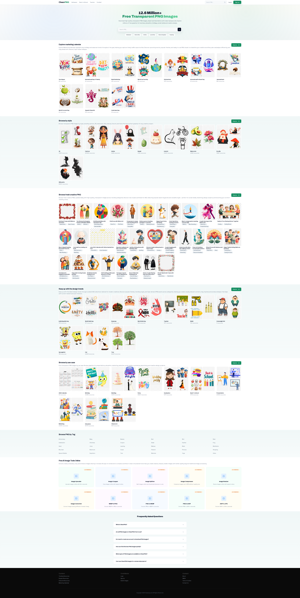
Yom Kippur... (91, 276)
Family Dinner (228, 224)
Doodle (218, 151)
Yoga (183, 453)
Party (139, 393)
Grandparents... (64, 276)
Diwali (152, 442)
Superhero (92, 453)
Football (99, 2)
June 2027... (94, 250)
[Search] (225, 2)
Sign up (237, 2)
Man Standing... (193, 224)
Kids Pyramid (76, 278)
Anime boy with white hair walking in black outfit (184, 249)
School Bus (137, 34)
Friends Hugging (170, 250)
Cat (86, 352)
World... (79, 224)
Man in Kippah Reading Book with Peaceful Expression (65, 249)
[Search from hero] (179, 29)
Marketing (61, 424)
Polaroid (153, 449)
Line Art (166, 151)
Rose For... (113, 224)
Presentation (220, 393)
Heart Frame (71, 224)
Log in (230, 2)
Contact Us (185, 583)
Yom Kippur (62, 79)
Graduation (167, 393)
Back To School (194, 393)
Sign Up (123, 578)
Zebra (214, 453)
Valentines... (63, 224)
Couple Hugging (170, 252)
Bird (183, 439)
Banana (122, 439)
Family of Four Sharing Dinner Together (227, 221)
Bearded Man (97, 226)
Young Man (130, 226)
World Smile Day (115, 79)
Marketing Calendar (64, 583)
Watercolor (193, 151)
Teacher (92, 2)
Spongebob (62, 352)
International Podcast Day (197, 79)
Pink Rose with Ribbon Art (116, 221)
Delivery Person (150, 224)
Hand (60, 446)
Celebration (62, 442)
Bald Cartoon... (78, 250)
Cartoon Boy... (134, 276)
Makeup (153, 446)
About (184, 576)
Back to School (83, 2)
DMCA (184, 578)
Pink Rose (120, 224)
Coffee (145, 34)
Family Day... (228, 250)
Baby (91, 439)
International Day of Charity (92, 79)
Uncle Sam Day (115, 110)
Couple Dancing (204, 226)
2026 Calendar (63, 393)
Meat (183, 446)
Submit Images (124, 580)
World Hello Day (89, 321)
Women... (86, 224)
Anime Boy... (131, 224)
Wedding (113, 393)
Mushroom (92, 449)
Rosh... (61, 250)
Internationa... (151, 250)
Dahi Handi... (76, 276)
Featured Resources (64, 580)
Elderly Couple (147, 278)
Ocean (122, 449)
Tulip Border (170, 276)
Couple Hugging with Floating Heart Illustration (170, 249)
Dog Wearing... (160, 224)
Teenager (119, 278)
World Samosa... (106, 276)
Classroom (114, 424)
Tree (112, 352)
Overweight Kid (220, 321)
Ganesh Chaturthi (90, 110)
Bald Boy (76, 252)
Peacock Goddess (198, 252)
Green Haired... (121, 276)
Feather (184, 442)
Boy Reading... (133, 278)
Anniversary (62, 439)
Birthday (87, 393)
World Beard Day (98, 224)
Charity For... (147, 276)
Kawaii (139, 151)
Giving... (142, 224)
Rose (216, 250)
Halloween (74, 2)
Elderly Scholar (91, 278)
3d (59, 151)
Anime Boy (182, 252)
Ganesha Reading (121, 252)
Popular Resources (64, 578)
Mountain (61, 449)
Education (88, 424)
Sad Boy (141, 250)
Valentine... (203, 224)
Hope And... (209, 250)
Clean (64, 2)
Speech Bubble (63, 453)
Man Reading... (63, 252)
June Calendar (103, 250)
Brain (214, 439)
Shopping (215, 449)
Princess (184, 449)
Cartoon (87, 151)
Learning (122, 446)
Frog (214, 442)
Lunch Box (152, 34)
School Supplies (162, 34)
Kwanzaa (113, 321)
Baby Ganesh (120, 250)
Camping (172, 34)
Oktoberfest (167, 79)
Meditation (216, 446)
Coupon (122, 442)
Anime (113, 151)
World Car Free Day (143, 79)
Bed (152, 439)
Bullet (191, 321)
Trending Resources (64, 576)
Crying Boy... (133, 250)
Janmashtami (220, 79)
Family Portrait (228, 252)
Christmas (92, 442)
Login (122, 576)
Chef (103, 278)
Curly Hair (172, 226)
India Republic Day (64, 321)
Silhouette (62, 182)
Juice (91, 446)
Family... (220, 224)
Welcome (153, 453)
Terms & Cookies (186, 580)
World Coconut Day (64, 110)
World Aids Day (142, 321)
